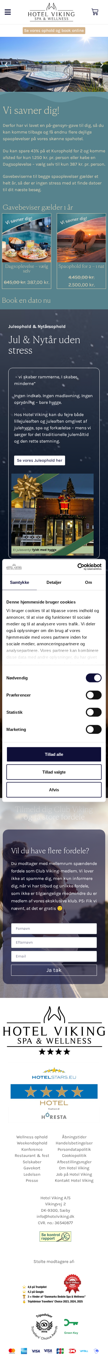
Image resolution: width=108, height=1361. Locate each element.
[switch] (94, 694)
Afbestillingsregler (74, 1161)
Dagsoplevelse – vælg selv (26, 269)
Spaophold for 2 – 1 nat (81, 267)
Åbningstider (74, 1136)
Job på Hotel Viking (74, 1174)
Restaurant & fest (32, 1155)
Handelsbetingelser (74, 1143)
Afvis (54, 789)
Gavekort (32, 1167)
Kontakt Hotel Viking (74, 1180)
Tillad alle (54, 754)
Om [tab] (88, 582)
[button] (7, 12)
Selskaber (32, 1161)
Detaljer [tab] (54, 582)
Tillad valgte (54, 771)
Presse (32, 1180)
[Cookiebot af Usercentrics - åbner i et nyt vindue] (78, 567)
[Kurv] (94, 12)
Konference (32, 1149)
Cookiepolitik (74, 1155)
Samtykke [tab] (19, 582)
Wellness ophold (32, 1136)
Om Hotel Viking (74, 1167)
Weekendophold (32, 1143)
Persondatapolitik (74, 1149)
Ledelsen (32, 1174)
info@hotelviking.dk (55, 1216)
